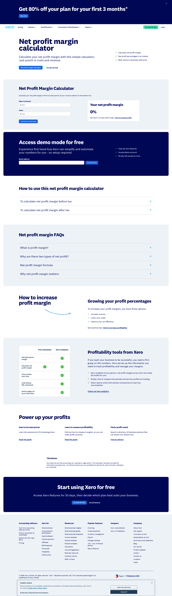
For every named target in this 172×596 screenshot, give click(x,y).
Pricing (20, 27)
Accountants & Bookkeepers (68, 27)
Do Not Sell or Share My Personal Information (34, 592)
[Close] (152, 583)
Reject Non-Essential (123, 587)
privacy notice (42, 588)
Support (88, 27)
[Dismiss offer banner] (166, 3)
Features (31, 27)
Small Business (46, 27)
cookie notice (32, 588)
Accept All (124, 592)
